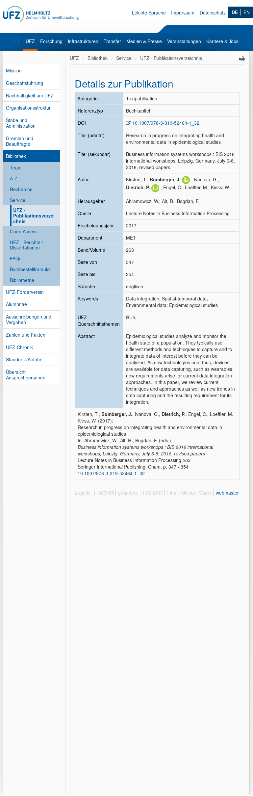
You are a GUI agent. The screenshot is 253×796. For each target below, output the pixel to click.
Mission (14, 70)
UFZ (30, 41)
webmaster (227, 492)
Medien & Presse (144, 41)
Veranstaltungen (184, 41)
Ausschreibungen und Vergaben (28, 319)
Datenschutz (213, 12)
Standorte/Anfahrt (24, 359)
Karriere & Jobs (222, 41)
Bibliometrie (22, 280)
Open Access (24, 231)
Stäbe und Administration (21, 123)
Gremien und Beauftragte (19, 141)
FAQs (15, 258)
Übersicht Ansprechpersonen (25, 375)
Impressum (182, 12)
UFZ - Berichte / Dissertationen (26, 245)
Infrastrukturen (83, 41)
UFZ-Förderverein (25, 292)
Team (16, 167)
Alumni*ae (16, 304)
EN (246, 12)
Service (17, 200)
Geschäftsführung (24, 83)
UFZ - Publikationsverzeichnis (34, 215)
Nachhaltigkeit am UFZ (30, 95)
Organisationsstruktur (28, 107)
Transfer (112, 41)
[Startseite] (17, 41)
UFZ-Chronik (19, 347)
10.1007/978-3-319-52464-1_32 (165, 122)
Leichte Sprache (149, 12)
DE (235, 12)
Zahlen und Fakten (25, 334)
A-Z (13, 178)
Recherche (21, 189)
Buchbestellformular (30, 269)
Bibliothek (16, 156)
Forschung (51, 41)
